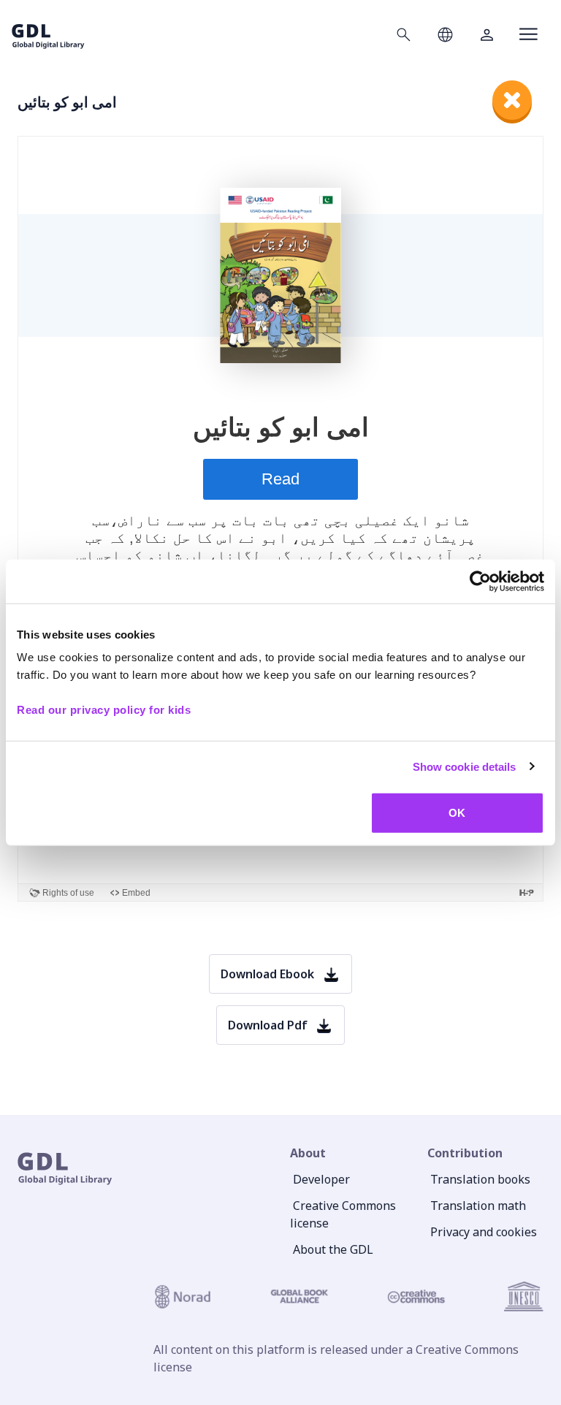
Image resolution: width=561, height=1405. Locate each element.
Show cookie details (464, 766)
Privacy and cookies (483, 1232)
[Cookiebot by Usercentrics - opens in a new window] (480, 581)
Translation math (478, 1206)
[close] (512, 100)
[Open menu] (528, 34)
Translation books (480, 1179)
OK (457, 813)
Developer (321, 1179)
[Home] (48, 34)
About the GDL (333, 1249)
